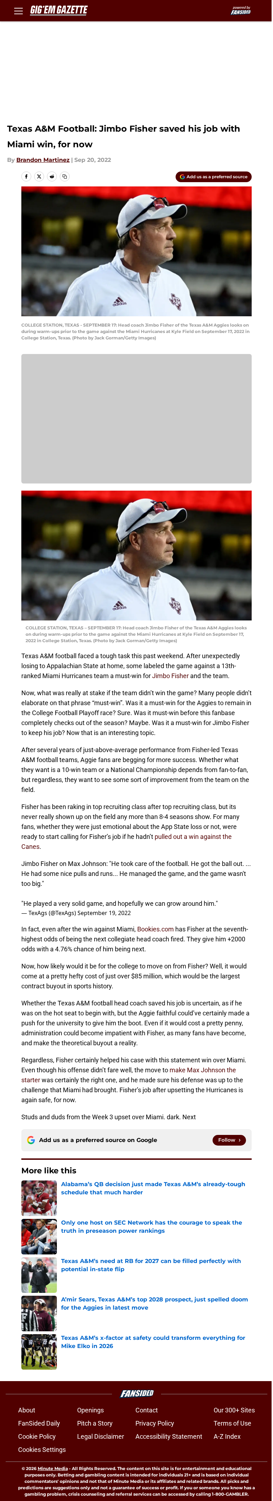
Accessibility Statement (168, 1436)
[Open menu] (18, 10)
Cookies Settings (42, 1449)
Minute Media (53, 1468)
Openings (90, 1410)
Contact (146, 1410)
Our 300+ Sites (234, 1410)
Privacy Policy (154, 1423)
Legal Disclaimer (100, 1436)
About (26, 1410)
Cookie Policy (37, 1436)
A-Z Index (227, 1436)
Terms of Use (232, 1423)
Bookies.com (155, 929)
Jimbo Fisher (170, 676)
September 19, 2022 (104, 913)
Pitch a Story (95, 1423)
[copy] (65, 176)
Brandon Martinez (43, 160)
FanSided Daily (39, 1423)
